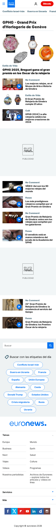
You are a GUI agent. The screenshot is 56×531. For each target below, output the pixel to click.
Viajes (5, 461)
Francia (42, 372)
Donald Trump (15, 394)
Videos (5, 468)
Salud (33, 455)
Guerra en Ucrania (37, 11)
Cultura (33, 461)
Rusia (41, 402)
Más (4, 500)
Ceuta (37, 387)
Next (4, 455)
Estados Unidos (40, 394)
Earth (32, 448)
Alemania (20, 387)
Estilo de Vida (9, 65)
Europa (6, 442)
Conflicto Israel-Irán (13, 11)
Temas (5, 435)
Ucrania (28, 409)
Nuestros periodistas (12, 474)
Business (6, 448)
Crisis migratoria (21, 402)
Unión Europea (36, 379)
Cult (27, 110)
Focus (28, 197)
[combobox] (28, 345)
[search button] (50, 345)
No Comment (32, 80)
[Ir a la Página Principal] (11, 3)
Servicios (7, 492)
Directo (47, 3)
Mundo (33, 442)
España (16, 379)
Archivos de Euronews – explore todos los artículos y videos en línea (41, 478)
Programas (35, 468)
